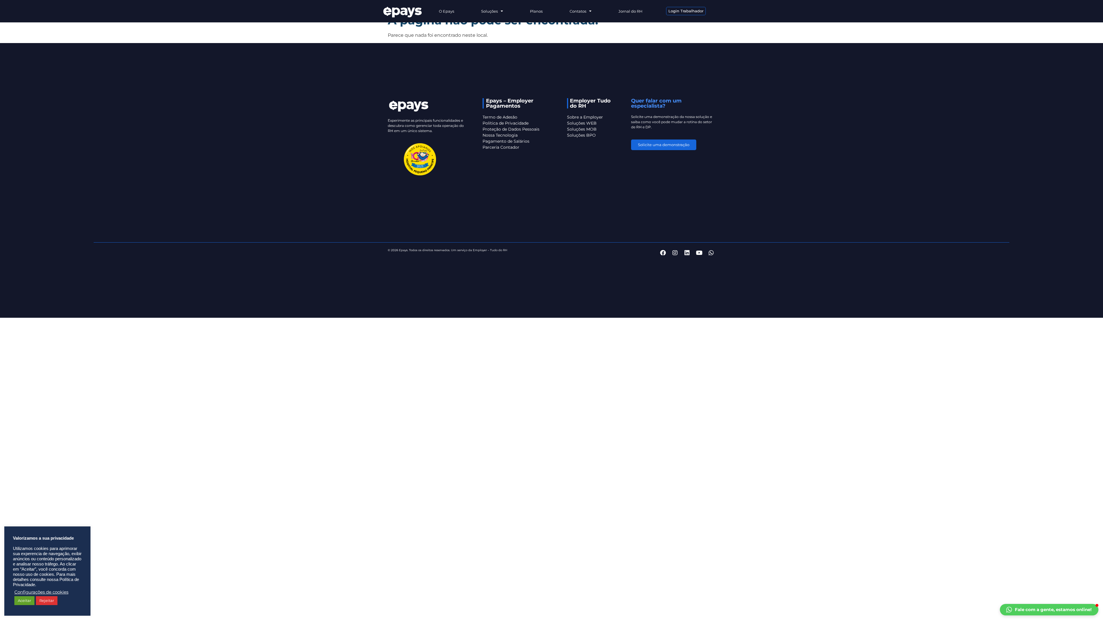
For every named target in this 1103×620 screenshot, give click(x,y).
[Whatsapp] (711, 253)
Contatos (578, 11)
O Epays (446, 11)
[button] (1049, 609)
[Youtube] (699, 253)
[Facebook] (663, 253)
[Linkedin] (687, 253)
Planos (536, 11)
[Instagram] (675, 253)
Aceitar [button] (24, 600)
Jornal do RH (630, 11)
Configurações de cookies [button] (41, 592)
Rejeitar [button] (46, 600)
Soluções (489, 11)
